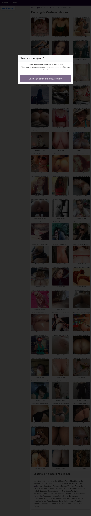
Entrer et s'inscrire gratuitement (45, 78)
